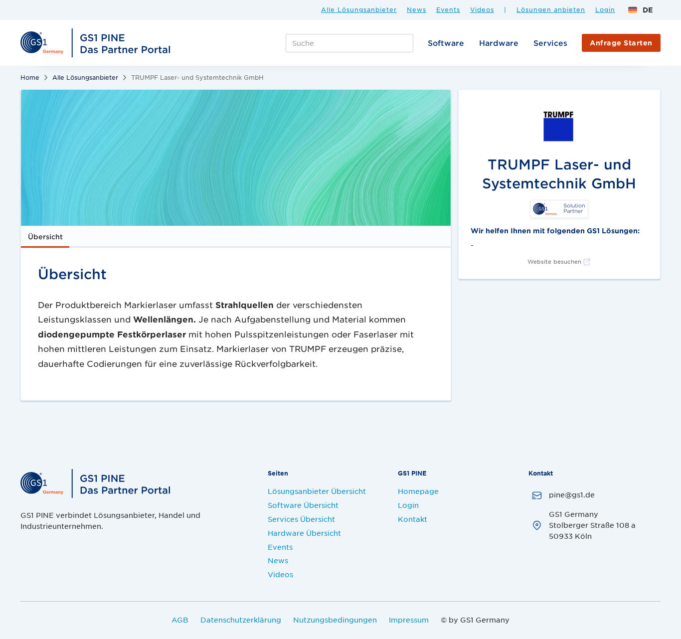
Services (550, 42)
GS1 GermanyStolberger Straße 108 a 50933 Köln (592, 524)
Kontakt (412, 518)
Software (446, 42)
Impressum (409, 619)
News (416, 9)
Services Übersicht (301, 518)
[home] (96, 43)
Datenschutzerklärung (240, 619)
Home (29, 77)
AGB (179, 619)
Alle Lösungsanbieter (359, 9)
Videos (482, 9)
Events (448, 9)
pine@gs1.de (572, 494)
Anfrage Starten (621, 42)
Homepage (418, 490)
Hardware (498, 42)
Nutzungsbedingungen (335, 619)
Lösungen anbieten (550, 9)
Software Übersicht (303, 504)
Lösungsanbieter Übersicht (317, 490)
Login (605, 9)
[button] (640, 9)
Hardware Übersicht (304, 532)
